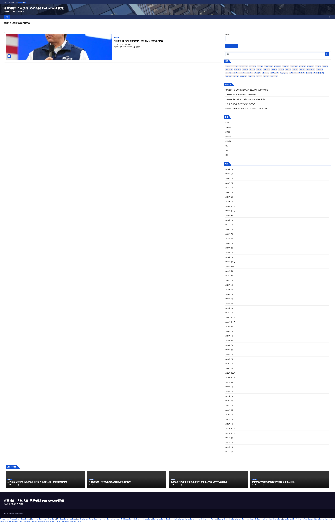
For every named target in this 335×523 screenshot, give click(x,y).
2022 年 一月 (229, 424)
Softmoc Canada (307, 519)
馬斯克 (274, 76)
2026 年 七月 (229, 174)
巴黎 (274, 69)
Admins (128, 44)
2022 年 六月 (229, 401)
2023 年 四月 (229, 354)
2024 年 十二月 (230, 262)
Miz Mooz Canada (82, 519)
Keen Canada (25, 519)
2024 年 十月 (229, 271)
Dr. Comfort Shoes (146, 519)
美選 (228, 76)
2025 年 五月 (229, 238)
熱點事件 (116, 37)
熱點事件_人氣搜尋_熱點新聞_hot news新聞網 (34, 8)
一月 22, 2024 (119, 44)
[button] (329, 17)
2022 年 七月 (229, 396)
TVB (235, 66)
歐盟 (242, 73)
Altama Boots (4, 521)
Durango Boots (222, 519)
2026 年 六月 (229, 178)
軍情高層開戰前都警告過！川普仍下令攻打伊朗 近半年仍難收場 (245, 99)
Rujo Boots (245, 519)
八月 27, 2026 (12, 485)
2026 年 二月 (229, 197)
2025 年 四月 (229, 243)
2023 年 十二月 (230, 317)
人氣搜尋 (228, 127)
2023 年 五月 (229, 350)
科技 (226, 146)
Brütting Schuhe (319, 519)
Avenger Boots (4, 519)
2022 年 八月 (229, 391)
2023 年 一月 (229, 368)
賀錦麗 (243, 76)
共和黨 (286, 66)
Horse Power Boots (104, 519)
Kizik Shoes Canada (235, 519)
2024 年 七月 (229, 285)
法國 (249, 73)
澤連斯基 (284, 73)
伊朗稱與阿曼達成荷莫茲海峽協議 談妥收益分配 (240, 104)
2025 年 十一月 (230, 211)
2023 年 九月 (229, 331)
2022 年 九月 (229, 387)
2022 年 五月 (229, 405)
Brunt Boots (72, 519)
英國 (235, 76)
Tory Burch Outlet (62, 519)
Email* (227, 34)
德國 (288, 69)
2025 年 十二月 (230, 206)
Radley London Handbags (40, 521)
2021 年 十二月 (230, 428)
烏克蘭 (293, 73)
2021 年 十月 (229, 438)
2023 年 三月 (229, 359)
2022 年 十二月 (230, 373)
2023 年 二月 (229, 364)
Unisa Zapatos (287, 519)
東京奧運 (310, 69)
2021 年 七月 (229, 452)
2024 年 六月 (229, 289)
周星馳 (229, 69)
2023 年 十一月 (230, 322)
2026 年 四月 (229, 188)
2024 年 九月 (229, 276)
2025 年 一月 (229, 257)
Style (227, 122)
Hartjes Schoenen (190, 519)
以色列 (252, 66)
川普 (267, 69)
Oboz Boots (34, 519)
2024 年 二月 (229, 308)
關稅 (259, 76)
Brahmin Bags (13, 521)
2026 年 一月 (229, 201)
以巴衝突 (243, 66)
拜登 (295, 69)
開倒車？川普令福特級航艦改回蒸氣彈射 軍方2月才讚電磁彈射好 (246, 108)
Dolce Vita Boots (212, 519)
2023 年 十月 (229, 326)
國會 (245, 69)
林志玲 (319, 69)
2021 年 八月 (229, 447)
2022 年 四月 (229, 410)
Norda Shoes (93, 519)
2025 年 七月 (229, 229)
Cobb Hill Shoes (255, 519)
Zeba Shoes (136, 519)
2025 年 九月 (229, 220)
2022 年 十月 (229, 382)
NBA (228, 66)
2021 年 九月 (229, 442)
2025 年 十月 (229, 215)
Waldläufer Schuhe (75, 521)
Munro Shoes (52, 519)
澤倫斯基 (274, 73)
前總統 (294, 66)
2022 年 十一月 (230, 377)
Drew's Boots (297, 519)
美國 (309, 73)
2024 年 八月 (229, 280)
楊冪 (228, 73)
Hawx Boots (328, 519)
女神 (259, 69)
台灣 (325, 66)
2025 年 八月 (229, 225)
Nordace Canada (179, 519)
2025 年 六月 (229, 234)
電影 (226, 150)
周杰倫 (237, 69)
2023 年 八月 (229, 336)
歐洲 (235, 73)
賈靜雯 (251, 76)
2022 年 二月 (229, 419)
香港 (266, 76)
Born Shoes (43, 519)
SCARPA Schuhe (266, 519)
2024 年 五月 (229, 294)
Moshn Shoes (277, 519)
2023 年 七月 (229, 340)
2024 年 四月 (229, 299)
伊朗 (260, 66)
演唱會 (265, 73)
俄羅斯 (277, 66)
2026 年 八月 (229, 169)
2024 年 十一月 (230, 266)
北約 (318, 66)
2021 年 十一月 (230, 433)
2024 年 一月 (229, 313)
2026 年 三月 (229, 192)
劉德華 (302, 66)
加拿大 (310, 66)
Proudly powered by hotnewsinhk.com (14, 513)
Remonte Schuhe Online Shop (59, 521)
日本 (302, 69)
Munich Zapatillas (126, 519)
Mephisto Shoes (15, 519)
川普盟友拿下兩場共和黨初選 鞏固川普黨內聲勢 (240, 94)
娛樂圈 (227, 132)
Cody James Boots (159, 519)
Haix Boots (169, 519)
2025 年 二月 (229, 252)
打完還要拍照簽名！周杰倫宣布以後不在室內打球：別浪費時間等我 (246, 90)
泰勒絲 (257, 73)
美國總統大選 (319, 73)
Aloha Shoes (115, 519)
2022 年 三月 (229, 414)
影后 (281, 69)
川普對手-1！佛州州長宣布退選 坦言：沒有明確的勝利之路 (138, 41)
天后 (252, 69)
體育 (226, 155)
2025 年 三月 (229, 248)
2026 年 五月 (229, 183)
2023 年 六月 (229, 345)
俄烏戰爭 (268, 66)
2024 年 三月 (229, 303)
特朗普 (301, 73)
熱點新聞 (228, 141)
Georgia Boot (201, 519)
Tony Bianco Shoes (25, 521)
